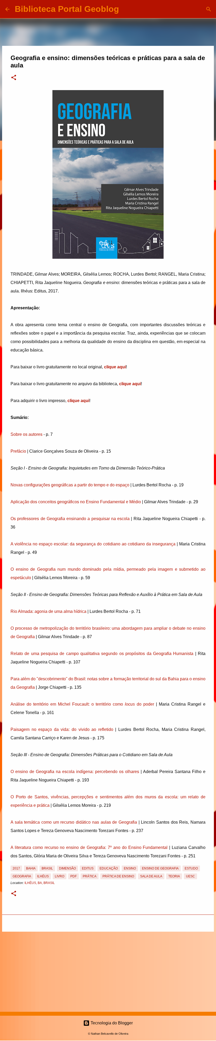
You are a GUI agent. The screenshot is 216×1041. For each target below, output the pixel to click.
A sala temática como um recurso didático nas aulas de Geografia (74, 822)
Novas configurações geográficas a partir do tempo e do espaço (70, 485)
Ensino (130, 868)
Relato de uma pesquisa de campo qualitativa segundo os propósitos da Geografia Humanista (102, 653)
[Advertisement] (108, 971)
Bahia (31, 868)
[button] (14, 78)
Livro (59, 876)
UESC (190, 876)
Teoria (174, 876)
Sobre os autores (26, 434)
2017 (16, 868)
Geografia (22, 876)
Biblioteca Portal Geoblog (67, 9)
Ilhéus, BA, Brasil (39, 883)
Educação (109, 868)
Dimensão (67, 868)
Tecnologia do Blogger (111, 1023)
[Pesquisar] (126, 9)
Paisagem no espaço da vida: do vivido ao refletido (62, 729)
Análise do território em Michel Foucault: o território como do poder (82, 704)
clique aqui (115, 367)
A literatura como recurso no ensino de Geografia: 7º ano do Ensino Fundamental (89, 847)
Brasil (47, 868)
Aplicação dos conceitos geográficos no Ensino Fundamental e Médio (76, 502)
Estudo (191, 868)
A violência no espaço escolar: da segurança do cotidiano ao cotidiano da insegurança (93, 544)
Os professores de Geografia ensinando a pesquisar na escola (70, 518)
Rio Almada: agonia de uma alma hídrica (48, 611)
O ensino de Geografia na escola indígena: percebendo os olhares (75, 771)
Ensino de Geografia (160, 868)
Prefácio (18, 451)
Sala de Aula (151, 876)
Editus (88, 868)
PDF (73, 876)
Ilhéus (43, 876)
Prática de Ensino (118, 876)
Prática (89, 876)
